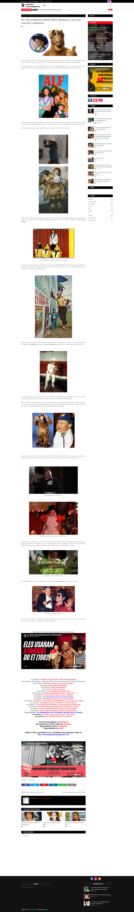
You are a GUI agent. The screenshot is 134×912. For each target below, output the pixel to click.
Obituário (101, 215)
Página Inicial (24, 1)
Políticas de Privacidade (33, 1)
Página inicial (25, 15)
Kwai (61, 728)
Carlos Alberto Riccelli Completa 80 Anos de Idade (49, 9)
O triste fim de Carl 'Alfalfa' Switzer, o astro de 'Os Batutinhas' (99, 46)
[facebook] (108, 1)
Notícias (101, 211)
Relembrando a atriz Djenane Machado (99, 38)
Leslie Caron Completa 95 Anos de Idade (52, 823)
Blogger (46, 909)
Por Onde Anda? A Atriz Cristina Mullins (103, 173)
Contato (42, 1)
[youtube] (95, 100)
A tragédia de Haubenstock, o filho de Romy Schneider (58, 679)
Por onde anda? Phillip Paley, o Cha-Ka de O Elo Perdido (58, 708)
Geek (101, 208)
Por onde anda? (101, 217)
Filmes (101, 206)
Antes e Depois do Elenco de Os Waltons (58, 716)
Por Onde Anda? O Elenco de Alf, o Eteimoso (58, 695)
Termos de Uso (48, 1)
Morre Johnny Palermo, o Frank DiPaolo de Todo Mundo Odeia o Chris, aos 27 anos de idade (103, 136)
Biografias (31, 15)
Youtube (67, 724)
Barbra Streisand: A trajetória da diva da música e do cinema (103, 180)
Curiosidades (31, 779)
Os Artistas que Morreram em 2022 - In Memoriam (58, 714)
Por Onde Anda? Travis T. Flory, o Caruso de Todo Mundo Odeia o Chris (103, 111)
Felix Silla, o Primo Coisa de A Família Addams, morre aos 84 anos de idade (58, 701)
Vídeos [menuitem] (44, 5)
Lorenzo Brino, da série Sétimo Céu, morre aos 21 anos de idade (103, 166)
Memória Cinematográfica (44, 798)
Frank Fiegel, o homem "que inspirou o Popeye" (58, 683)
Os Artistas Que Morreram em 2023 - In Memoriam (58, 693)
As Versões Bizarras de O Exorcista (58, 691)
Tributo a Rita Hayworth (58, 687)
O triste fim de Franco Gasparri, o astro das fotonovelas (103, 128)
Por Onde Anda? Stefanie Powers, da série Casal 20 (103, 151)
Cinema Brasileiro (101, 201)
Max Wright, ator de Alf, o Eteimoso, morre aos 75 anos (58, 703)
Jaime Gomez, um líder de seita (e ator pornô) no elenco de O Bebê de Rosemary (58, 681)
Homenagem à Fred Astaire (58, 685)
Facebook (63, 722)
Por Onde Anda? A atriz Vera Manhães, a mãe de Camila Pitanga (100, 55)
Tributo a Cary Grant (58, 689)
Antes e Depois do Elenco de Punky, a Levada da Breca (58, 710)
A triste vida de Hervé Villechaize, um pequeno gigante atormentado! (58, 704)
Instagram (62, 726)
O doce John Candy (100, 158)
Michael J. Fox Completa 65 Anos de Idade (74, 823)
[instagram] (110, 1)
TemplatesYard (33, 909)
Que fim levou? (101, 220)
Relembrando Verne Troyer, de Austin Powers (58, 699)
